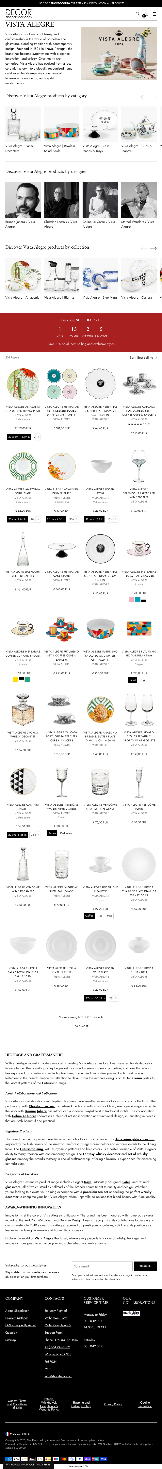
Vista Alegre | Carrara (136, 297)
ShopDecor (33, 1440)
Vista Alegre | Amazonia (22, 297)
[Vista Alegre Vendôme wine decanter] (23, 864)
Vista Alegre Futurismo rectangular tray (139, 653)
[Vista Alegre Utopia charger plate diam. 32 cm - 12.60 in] (139, 864)
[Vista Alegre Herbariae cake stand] (61, 548)
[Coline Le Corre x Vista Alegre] (100, 200)
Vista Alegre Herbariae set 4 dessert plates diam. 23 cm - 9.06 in (62, 411)
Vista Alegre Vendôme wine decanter (23, 889)
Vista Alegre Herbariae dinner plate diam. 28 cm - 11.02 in (100, 411)
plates (126, 1182)
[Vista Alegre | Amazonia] (23, 275)
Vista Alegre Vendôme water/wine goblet (61, 807)
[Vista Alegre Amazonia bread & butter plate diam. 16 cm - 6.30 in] (100, 709)
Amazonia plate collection (134, 1139)
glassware (13, 1186)
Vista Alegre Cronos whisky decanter (23, 734)
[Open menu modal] (155, 14)
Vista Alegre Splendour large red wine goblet (139, 493)
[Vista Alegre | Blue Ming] (100, 275)
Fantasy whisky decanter (102, 1153)
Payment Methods (16, 1318)
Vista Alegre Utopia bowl (100, 491)
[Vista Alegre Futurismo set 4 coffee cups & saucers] (61, 628)
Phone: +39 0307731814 (61, 1340)
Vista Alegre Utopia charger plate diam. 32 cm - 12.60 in (139, 891)
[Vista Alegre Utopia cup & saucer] (100, 864)
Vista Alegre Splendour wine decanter (23, 574)
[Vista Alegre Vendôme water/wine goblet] (61, 781)
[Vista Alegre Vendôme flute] (139, 781)
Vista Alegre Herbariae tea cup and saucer (139, 574)
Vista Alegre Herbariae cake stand (62, 574)
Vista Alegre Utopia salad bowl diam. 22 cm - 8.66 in (23, 972)
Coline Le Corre (24, 1116)
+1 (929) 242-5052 (57, 1347)
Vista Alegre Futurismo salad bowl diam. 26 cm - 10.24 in (100, 656)
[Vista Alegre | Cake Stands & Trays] (100, 124)
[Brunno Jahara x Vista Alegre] (23, 200)
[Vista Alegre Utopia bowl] (100, 466)
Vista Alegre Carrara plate (23, 807)
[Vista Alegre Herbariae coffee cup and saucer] (23, 628)
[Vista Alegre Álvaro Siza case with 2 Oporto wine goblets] (139, 709)
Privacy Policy (113, 1404)
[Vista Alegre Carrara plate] (23, 782)
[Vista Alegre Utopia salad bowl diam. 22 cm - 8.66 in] (23, 945)
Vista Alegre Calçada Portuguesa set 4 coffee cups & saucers (139, 411)
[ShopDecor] (19, 13)
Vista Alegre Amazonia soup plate (23, 491)
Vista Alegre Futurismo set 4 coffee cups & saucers (61, 656)
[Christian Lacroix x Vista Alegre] (62, 200)
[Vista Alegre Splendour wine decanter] (23, 549)
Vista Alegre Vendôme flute (139, 807)
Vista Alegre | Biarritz (59, 297)
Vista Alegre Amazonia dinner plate (62, 491)
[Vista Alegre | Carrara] (139, 275)
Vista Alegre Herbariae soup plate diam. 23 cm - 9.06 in (100, 576)
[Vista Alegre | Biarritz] (62, 275)
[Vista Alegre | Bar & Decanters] (23, 124)
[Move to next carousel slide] (153, 96)
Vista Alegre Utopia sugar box (139, 970)
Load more (81, 1026)
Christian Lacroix (42, 1106)
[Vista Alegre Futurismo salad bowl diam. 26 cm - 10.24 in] (100, 628)
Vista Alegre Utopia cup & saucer (100, 889)
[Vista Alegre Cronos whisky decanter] (23, 709)
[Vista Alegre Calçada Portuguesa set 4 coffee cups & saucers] (139, 383)
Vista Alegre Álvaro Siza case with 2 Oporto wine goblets (139, 736)
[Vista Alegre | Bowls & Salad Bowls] (62, 124)
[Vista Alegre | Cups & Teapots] (139, 124)
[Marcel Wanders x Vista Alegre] (139, 200)
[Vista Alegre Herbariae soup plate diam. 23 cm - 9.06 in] (100, 549)
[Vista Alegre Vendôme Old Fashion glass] (100, 782)
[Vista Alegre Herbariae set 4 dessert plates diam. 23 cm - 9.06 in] (61, 383)
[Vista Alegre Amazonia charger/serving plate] (23, 384)
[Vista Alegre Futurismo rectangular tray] (139, 628)
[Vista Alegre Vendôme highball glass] (61, 864)
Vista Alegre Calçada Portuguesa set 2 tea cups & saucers (62, 736)
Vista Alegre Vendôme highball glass (61, 889)
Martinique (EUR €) (20, 1434)
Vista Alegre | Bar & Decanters (19, 148)
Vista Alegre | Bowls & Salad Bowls (59, 148)
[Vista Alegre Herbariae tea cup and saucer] (139, 548)
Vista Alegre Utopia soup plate (100, 970)
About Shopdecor (17, 1310)
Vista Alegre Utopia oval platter (61, 970)
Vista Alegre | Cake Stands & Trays (96, 148)
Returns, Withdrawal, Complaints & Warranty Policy (49, 1404)
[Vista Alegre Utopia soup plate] (100, 945)
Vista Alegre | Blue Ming (100, 297)
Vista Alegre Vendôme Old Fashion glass (100, 807)
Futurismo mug (31, 1149)
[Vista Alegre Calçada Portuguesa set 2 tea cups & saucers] (61, 709)
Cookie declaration (145, 1404)
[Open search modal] (138, 14)
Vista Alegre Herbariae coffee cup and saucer (23, 653)
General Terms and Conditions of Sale (17, 1404)
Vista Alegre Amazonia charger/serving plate (23, 409)
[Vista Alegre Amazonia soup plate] (23, 466)
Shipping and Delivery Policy (81, 1404)
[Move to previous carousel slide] (144, 97)
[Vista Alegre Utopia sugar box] (139, 945)
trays (87, 1182)
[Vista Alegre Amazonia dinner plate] (61, 466)
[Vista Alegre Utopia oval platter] (61, 945)
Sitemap (10, 1340)
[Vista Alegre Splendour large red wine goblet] (139, 466)
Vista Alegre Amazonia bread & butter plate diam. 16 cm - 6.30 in (100, 737)
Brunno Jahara (36, 1111)
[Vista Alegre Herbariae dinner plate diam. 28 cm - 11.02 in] (100, 384)
